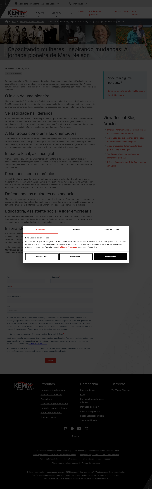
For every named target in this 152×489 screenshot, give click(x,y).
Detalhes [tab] (76, 230)
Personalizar (74, 257)
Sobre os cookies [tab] (111, 230)
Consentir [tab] (40, 230)
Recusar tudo (42, 257)
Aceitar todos (110, 257)
